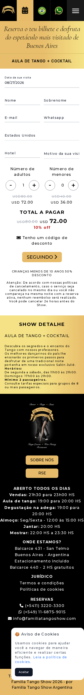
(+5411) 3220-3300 (45, 605)
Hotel (10, 153)
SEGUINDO (40, 257)
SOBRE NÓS (42, 460)
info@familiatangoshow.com (44, 618)
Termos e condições (42, 583)
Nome (10, 100)
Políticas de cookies (42, 589)
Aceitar (24, 672)
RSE (42, 473)
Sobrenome (55, 100)
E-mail (11, 118)
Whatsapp (54, 118)
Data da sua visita (18, 77)
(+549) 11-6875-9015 (44, 612)
